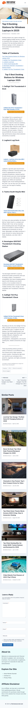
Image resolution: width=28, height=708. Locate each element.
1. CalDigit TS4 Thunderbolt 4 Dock (11, 60)
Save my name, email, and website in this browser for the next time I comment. (14, 640)
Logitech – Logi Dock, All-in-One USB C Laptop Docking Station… (14, 160)
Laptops (5, 368)
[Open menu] (25, 3)
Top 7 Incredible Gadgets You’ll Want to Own (7, 380)
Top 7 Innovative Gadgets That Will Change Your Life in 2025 (21, 381)
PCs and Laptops (17, 21)
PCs (10, 368)
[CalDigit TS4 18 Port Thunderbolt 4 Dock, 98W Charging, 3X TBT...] (14, 99)
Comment (6, 603)
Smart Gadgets (6, 371)
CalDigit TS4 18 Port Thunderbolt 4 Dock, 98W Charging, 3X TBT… (13, 108)
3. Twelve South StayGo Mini (10, 63)
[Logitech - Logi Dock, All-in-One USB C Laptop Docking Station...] (14, 150)
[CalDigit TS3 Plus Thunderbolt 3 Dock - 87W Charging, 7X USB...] (14, 307)
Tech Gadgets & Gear (7, 21)
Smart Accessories (17, 368)
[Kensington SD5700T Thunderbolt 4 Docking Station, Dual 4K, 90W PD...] (14, 256)
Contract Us (7, 675)
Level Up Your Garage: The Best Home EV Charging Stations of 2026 (13, 419)
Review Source (7, 33)
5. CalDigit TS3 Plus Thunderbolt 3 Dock (13, 69)
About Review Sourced (10, 673)
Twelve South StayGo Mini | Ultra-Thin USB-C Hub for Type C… (14, 211)
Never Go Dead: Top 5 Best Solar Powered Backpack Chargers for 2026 (12, 451)
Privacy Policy (7, 677)
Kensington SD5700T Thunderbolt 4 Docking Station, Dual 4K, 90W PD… (13, 265)
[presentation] (14, 406)
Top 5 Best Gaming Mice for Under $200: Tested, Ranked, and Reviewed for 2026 (13, 545)
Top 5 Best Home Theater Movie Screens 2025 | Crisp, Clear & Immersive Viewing (13, 513)
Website (5, 635)
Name (5, 622)
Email (5, 629)
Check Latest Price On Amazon (17, 111)
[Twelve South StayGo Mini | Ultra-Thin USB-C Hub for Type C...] (14, 202)
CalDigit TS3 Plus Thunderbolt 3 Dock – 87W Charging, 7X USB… (14, 317)
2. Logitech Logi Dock (8, 62)
